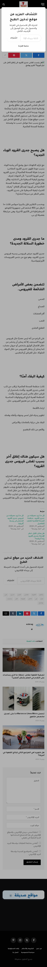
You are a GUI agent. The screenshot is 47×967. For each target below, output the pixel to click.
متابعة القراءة (23, 46)
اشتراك (13, 38)
